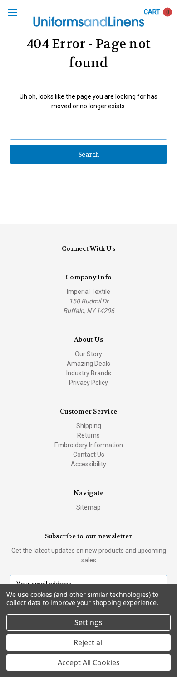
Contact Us (88, 454)
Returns (88, 435)
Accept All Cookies (89, 662)
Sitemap (88, 507)
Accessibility (88, 464)
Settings (88, 622)
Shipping (88, 425)
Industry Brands (88, 373)
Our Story (88, 354)
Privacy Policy (88, 382)
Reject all (89, 642)
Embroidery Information (88, 445)
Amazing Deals (88, 363)
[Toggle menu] (12, 12)
